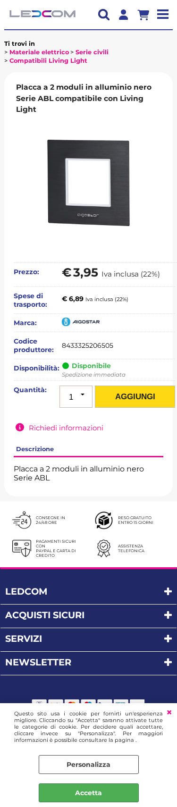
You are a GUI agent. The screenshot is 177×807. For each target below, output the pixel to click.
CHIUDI (169, 712)
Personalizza (88, 764)
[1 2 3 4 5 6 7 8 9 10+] (76, 397)
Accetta (88, 793)
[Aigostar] (81, 323)
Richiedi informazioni (66, 427)
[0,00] (146, 15)
